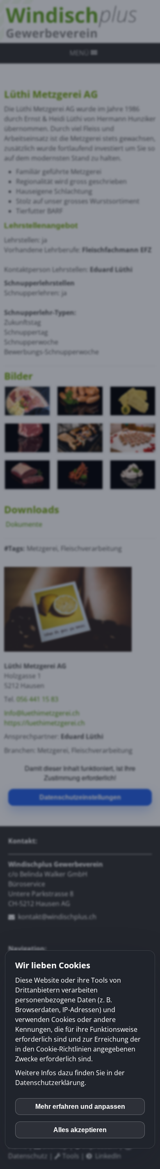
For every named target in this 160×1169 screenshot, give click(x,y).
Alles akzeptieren (80, 1129)
